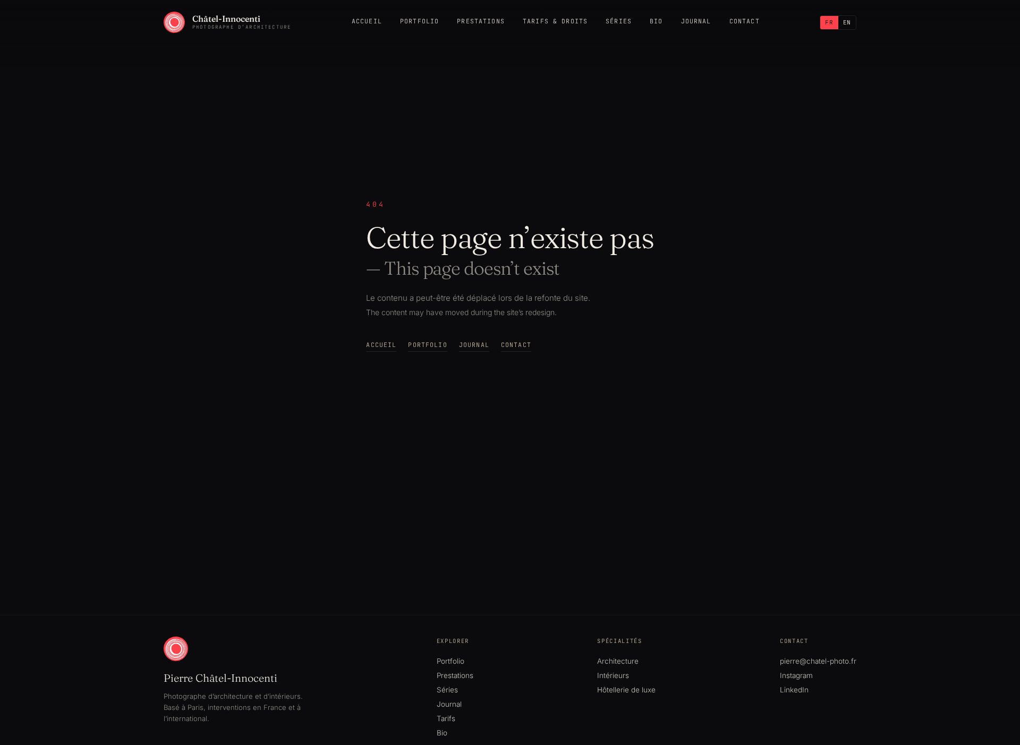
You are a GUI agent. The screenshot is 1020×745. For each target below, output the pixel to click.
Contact (744, 21)
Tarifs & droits (555, 21)
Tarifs (446, 718)
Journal (696, 21)
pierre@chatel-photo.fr (818, 661)
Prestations (481, 21)
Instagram (796, 675)
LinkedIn (794, 689)
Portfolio (419, 21)
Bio (656, 21)
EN (847, 22)
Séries (619, 21)
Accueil (367, 21)
